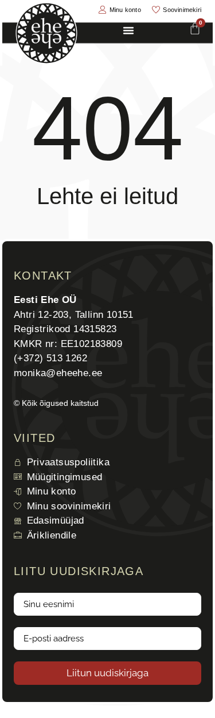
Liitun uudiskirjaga (107, 673)
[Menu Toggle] (128, 30)
